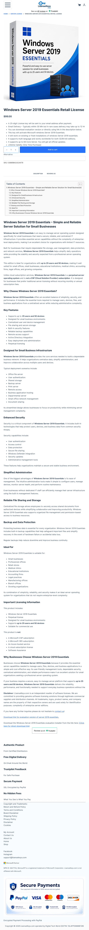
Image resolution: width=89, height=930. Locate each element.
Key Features (16, 193)
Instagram (8, 854)
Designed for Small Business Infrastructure (27, 195)
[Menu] (8, 5)
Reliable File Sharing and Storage (23, 203)
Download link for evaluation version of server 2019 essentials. (31, 717)
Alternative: (8, 154)
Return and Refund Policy (15, 807)
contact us (59, 711)
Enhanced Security (18, 198)
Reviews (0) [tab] (51, 173)
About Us (8, 838)
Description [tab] (38, 173)
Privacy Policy (10, 819)
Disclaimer (8, 822)
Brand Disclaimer (11, 813)
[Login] (84, 5)
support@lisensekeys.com (15, 857)
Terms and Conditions (13, 810)
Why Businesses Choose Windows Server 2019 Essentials (33, 213)
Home (6, 841)
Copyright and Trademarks (15, 804)
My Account (9, 832)
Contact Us (9, 835)
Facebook (8, 851)
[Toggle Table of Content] (79, 184)
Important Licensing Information (23, 210)
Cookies (7, 825)
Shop (6, 844)
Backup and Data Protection (21, 205)
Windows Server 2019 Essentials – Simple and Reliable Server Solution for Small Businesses (45, 188)
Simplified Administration (20, 200)
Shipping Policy (10, 816)
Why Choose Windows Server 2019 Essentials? (28, 190)
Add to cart (52, 149)
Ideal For (15, 208)
